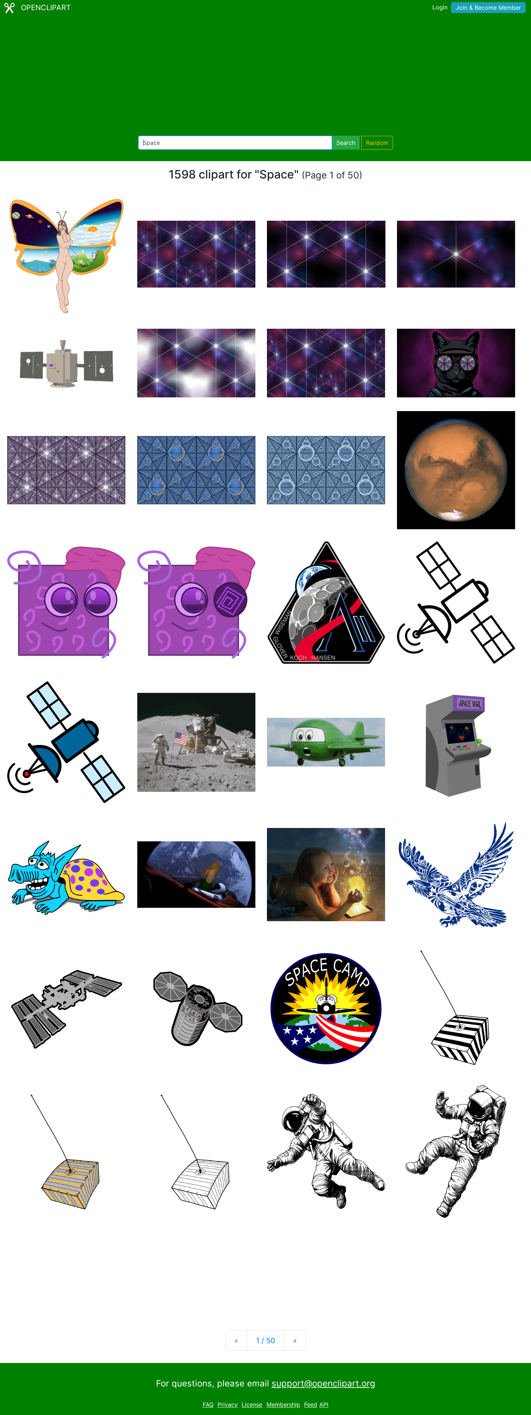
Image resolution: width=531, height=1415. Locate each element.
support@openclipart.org (323, 1383)
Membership (283, 1404)
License (252, 1404)
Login (440, 7)
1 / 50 (265, 1340)
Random (377, 142)
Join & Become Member (488, 7)
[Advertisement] (265, 75)
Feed (310, 1404)
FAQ (208, 1404)
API (323, 1404)
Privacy (227, 1404)
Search (345, 142)
